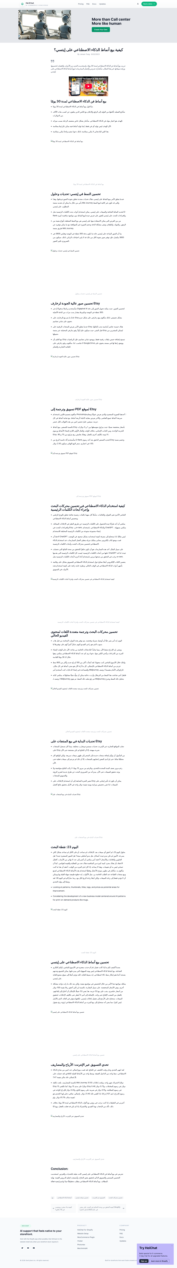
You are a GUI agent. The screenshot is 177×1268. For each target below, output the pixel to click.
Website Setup (82, 1233)
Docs (94, 4)
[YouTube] (28, 1248)
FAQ (87, 4)
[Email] (34, 1248)
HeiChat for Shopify (85, 1230)
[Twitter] (22, 1248)
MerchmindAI (82, 1248)
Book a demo (147, 4)
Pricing (80, 4)
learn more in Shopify (159, 1261)
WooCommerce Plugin (86, 1237)
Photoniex (81, 1245)
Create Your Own (100, 30)
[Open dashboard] (138, 4)
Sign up (144, 1261)
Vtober (80, 1241)
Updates (102, 4)
